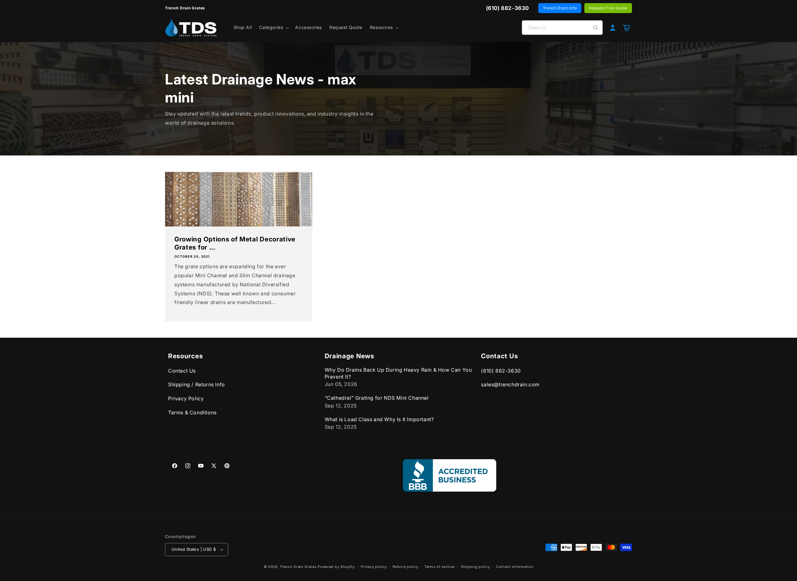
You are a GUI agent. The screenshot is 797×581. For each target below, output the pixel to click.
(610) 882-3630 (501, 371)
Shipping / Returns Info (196, 385)
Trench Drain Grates (298, 566)
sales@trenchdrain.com (510, 385)
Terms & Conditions (192, 412)
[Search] (595, 27)
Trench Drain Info (560, 8)
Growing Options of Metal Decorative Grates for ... (234, 243)
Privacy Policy (186, 398)
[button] (273, 27)
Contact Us (182, 371)
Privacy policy (374, 566)
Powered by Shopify (336, 566)
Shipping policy (475, 566)
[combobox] (562, 28)
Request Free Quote (608, 8)
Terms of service (439, 566)
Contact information (514, 566)
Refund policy (405, 566)
